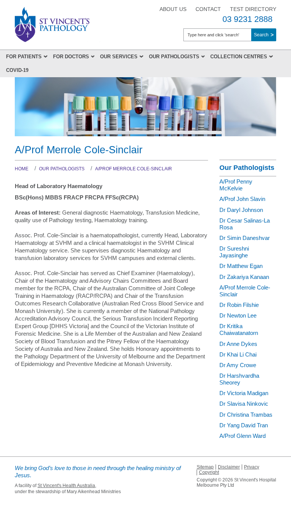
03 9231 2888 (247, 19)
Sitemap (205, 467)
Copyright (209, 472)
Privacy (251, 467)
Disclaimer (229, 467)
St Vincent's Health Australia (66, 485)
